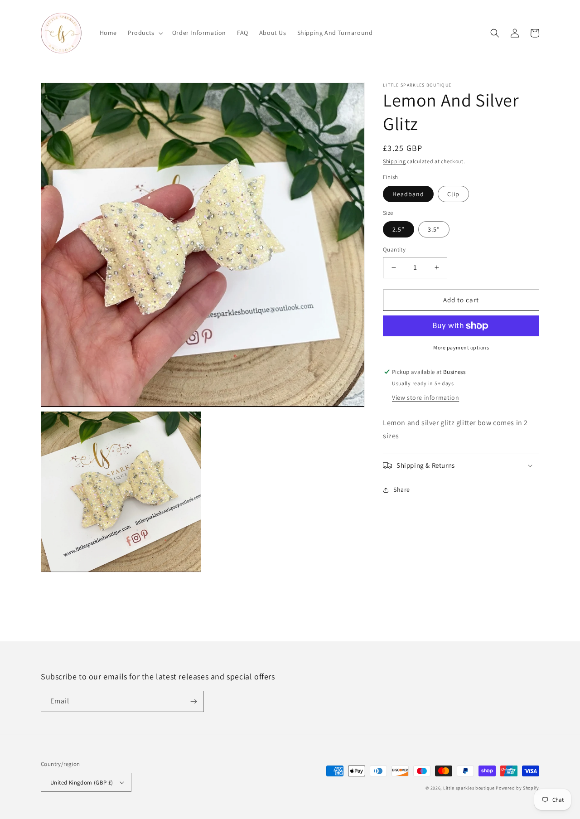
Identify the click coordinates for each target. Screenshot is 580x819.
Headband (408, 194)
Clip (453, 194)
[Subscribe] (193, 701)
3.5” (434, 229)
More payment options (461, 347)
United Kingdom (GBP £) (81, 782)
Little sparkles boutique (469, 788)
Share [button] (401, 489)
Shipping (394, 161)
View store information (425, 397)
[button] (144, 32)
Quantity (394, 249)
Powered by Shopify (517, 788)
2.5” (398, 229)
